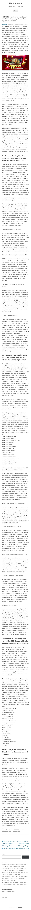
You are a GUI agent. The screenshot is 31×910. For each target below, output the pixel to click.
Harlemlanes (15, 3)
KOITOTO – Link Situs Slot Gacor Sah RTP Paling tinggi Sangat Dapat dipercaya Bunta (22, 845)
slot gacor (8, 831)
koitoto (4, 831)
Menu (15, 10)
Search (3, 854)
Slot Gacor (16, 829)
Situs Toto (4, 897)
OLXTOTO (20, 907)
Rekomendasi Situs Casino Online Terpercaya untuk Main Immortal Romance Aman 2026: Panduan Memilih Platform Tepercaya (14, 878)
